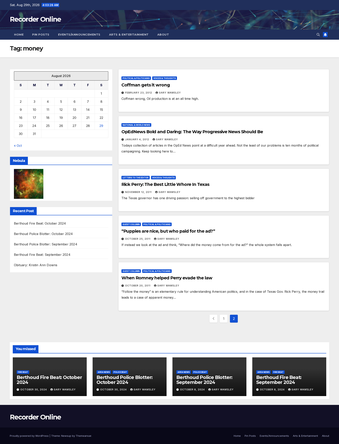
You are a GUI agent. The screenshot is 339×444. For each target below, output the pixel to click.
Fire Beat (23, 372)
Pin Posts (40, 34)
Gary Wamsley (170, 92)
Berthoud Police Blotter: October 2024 (43, 234)
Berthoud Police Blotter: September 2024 (45, 244)
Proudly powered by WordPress (29, 435)
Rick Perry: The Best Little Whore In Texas (165, 184)
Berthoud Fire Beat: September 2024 (42, 255)
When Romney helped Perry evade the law (166, 278)
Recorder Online (35, 19)
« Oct (18, 146)
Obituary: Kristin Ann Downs (35, 265)
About (163, 34)
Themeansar (83, 435)
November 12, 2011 (138, 192)
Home (19, 34)
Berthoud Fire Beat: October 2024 (40, 223)
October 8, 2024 (193, 389)
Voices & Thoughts (164, 78)
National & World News (136, 125)
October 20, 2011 (138, 285)
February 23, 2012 (139, 92)
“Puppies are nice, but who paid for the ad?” (168, 231)
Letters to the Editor (136, 177)
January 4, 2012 (137, 139)
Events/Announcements (79, 34)
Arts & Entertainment (129, 34)
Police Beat (120, 372)
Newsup (66, 435)
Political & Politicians (136, 78)
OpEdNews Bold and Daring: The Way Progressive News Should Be (192, 131)
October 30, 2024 (34, 389)
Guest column (131, 224)
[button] (318, 35)
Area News (104, 372)
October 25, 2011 (138, 238)
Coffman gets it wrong (145, 85)
